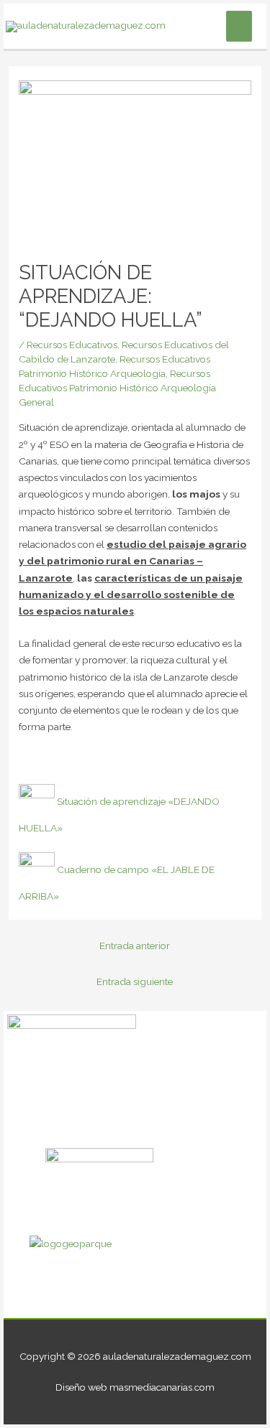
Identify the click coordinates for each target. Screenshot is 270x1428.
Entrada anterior (134, 945)
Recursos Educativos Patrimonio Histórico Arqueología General (117, 388)
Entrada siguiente (134, 981)
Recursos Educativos (72, 344)
